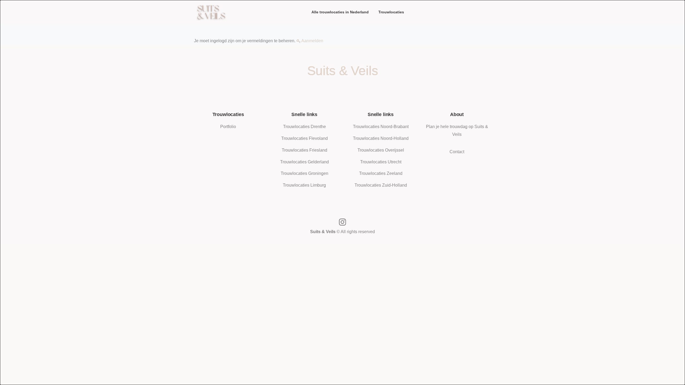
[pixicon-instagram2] (342, 222)
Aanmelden (312, 40)
